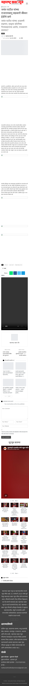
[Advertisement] (14, 71)
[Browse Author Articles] (14, 337)
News (14, 676)
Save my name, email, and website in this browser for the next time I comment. (15, 432)
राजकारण (3, 33)
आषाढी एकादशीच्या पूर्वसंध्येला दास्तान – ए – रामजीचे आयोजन (21, 353)
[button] (16, 501)
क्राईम (16, 362)
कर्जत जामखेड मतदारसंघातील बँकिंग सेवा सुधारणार (7, 353)
